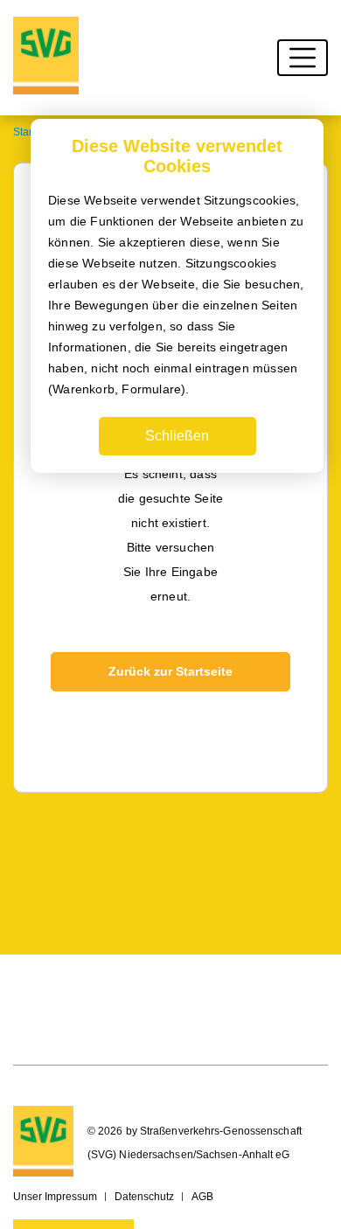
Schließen (177, 435)
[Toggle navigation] (302, 57)
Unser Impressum (55, 1197)
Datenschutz (144, 1197)
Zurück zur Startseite (170, 671)
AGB (202, 1197)
